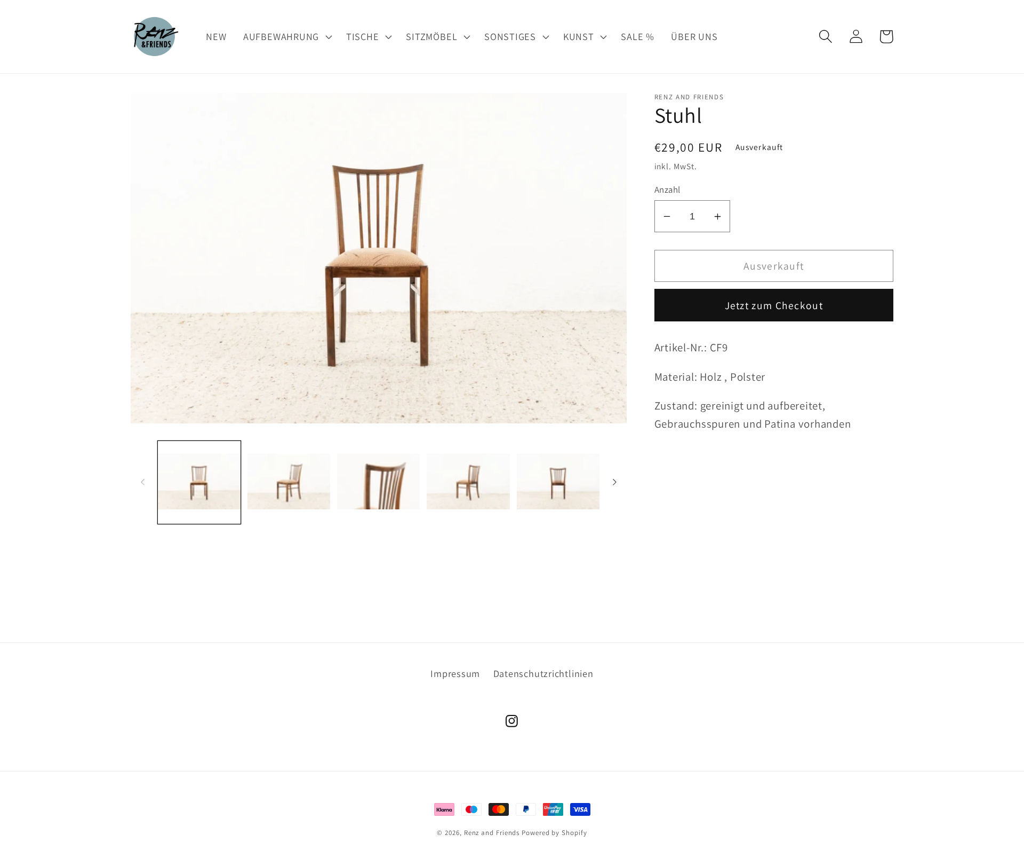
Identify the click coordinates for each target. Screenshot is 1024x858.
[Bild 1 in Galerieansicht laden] (199, 482)
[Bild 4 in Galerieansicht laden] (468, 482)
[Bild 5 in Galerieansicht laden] (558, 482)
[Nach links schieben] (142, 482)
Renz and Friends (492, 832)
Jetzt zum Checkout (774, 305)
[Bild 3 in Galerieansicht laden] (378, 482)
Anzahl (667, 189)
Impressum (455, 673)
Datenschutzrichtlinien (543, 673)
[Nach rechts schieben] (615, 482)
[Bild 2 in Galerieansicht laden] (288, 482)
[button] (286, 36)
